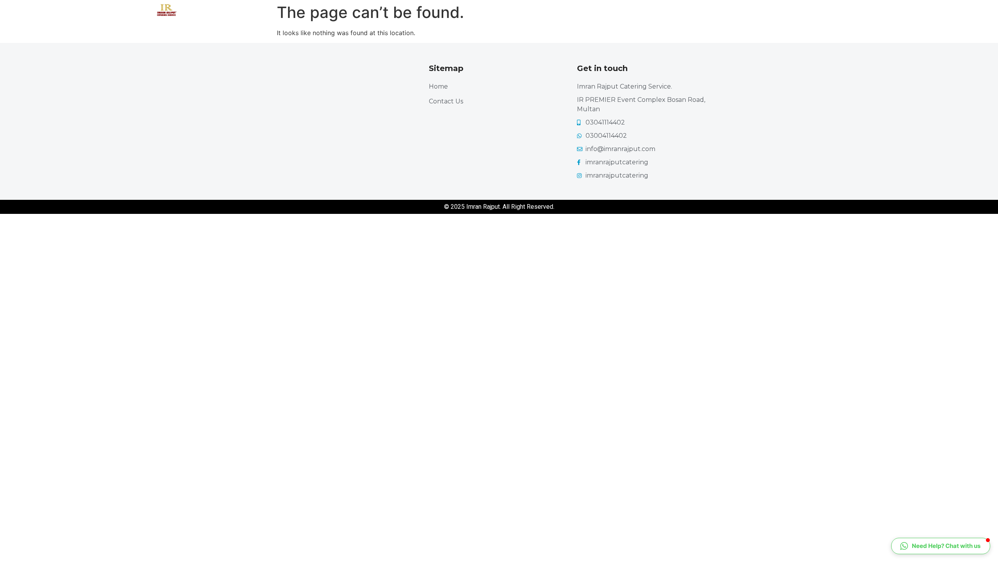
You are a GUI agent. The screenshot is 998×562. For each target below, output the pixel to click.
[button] (940, 546)
